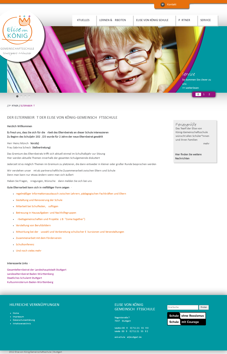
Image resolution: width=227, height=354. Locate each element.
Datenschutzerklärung (24, 320)
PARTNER (182, 20)
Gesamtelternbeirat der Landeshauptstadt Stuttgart (36, 269)
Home (16, 313)
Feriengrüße (186, 124)
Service (188, 74)
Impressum (18, 317)
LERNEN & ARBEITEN (111, 20)
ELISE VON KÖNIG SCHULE (150, 20)
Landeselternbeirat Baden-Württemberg (30, 274)
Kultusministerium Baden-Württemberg (30, 282)
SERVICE (204, 20)
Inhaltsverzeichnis (22, 324)
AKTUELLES (80, 20)
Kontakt (171, 4)
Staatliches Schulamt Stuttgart (24, 278)
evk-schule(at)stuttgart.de (128, 337)
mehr (206, 143)
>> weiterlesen (190, 88)
